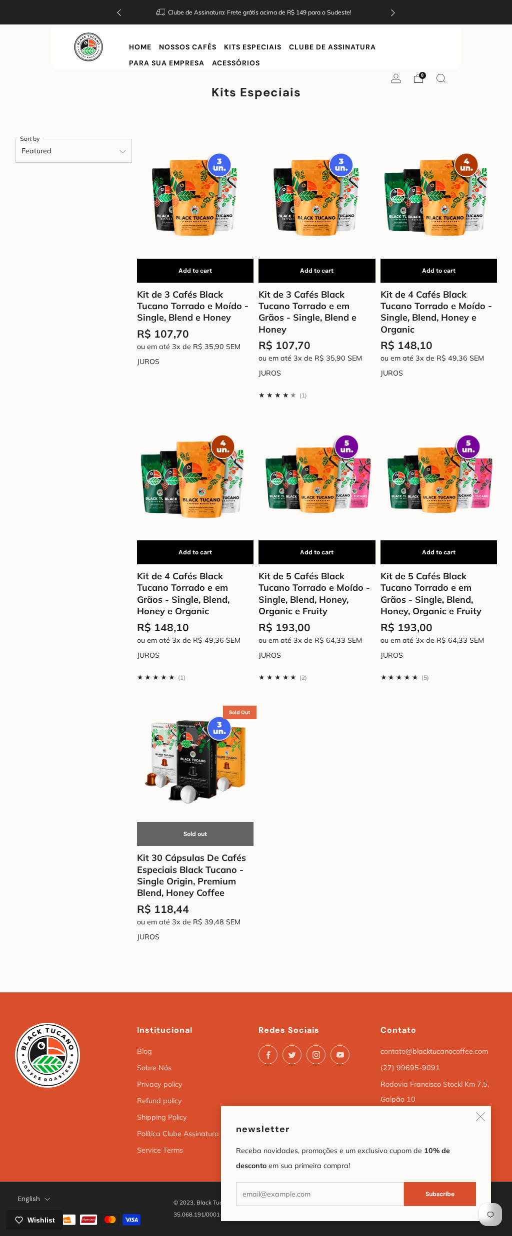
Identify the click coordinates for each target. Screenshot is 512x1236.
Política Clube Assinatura (178, 1133)
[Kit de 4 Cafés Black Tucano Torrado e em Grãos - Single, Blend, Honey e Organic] (195, 475)
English (29, 1199)
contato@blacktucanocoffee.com (434, 1051)
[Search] (441, 78)
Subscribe (440, 1194)
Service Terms (160, 1150)
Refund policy (159, 1100)
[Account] (396, 76)
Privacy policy (159, 1084)
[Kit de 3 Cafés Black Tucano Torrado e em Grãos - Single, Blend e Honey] (317, 194)
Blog (144, 1051)
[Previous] (119, 12)
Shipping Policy (162, 1117)
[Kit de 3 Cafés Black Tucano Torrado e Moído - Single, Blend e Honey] (195, 194)
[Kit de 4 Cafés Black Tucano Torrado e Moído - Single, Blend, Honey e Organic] (439, 194)
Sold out (195, 834)
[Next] (393, 12)
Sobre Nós (154, 1067)
